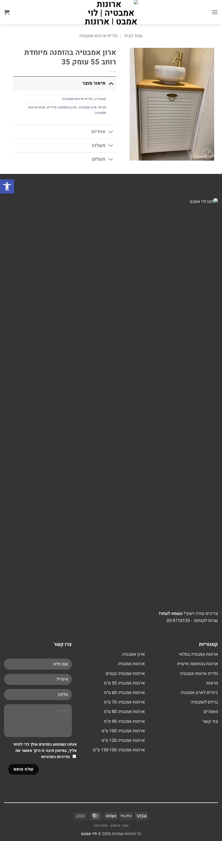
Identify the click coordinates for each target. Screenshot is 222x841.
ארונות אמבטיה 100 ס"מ (123, 731)
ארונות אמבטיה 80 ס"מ (124, 711)
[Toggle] (111, 83)
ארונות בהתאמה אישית (197, 664)
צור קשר (210, 721)
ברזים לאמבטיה (204, 702)
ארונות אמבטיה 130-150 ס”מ (119, 750)
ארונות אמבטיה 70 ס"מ (124, 702)
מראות (212, 683)
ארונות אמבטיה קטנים (125, 673)
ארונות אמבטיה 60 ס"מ (124, 692)
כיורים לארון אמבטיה (199, 692)
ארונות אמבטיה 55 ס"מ (124, 683)
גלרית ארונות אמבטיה (98, 36)
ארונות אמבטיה (131, 664)
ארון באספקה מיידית (62, 107)
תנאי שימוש (119, 825)
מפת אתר (100, 825)
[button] (214, 12)
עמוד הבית (133, 36)
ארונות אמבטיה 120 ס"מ (123, 740)
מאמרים (211, 711)
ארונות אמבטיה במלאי (198, 654)
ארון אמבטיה (87, 107)
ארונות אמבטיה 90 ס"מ (124, 721)
